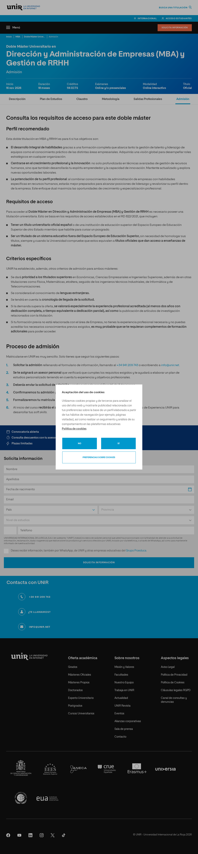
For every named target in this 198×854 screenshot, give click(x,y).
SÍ (118, 443)
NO (79, 443)
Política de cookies (74, 428)
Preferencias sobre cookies (99, 457)
